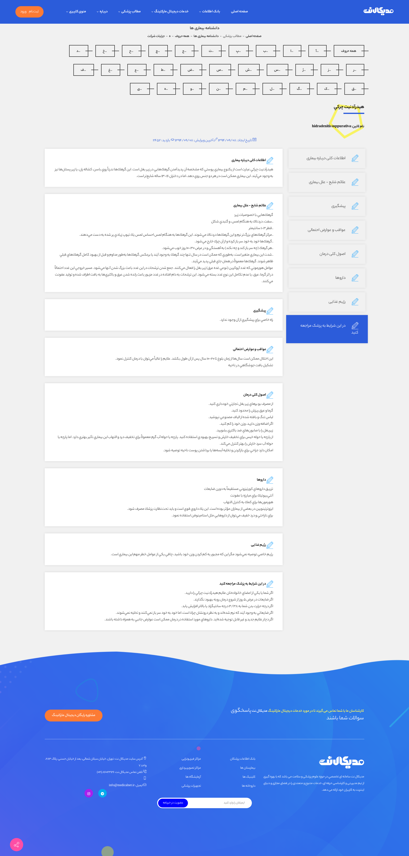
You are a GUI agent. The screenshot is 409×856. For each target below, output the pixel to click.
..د (78, 51)
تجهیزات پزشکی (191, 786)
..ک (326, 89)
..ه (166, 89)
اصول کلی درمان (333, 254)
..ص (220, 70)
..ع (136, 70)
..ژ (304, 70)
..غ (110, 70)
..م (245, 89)
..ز (329, 70)
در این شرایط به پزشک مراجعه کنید (329, 329)
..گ (299, 89)
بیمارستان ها (247, 768)
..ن (218, 89)
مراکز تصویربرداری (190, 768)
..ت (211, 51)
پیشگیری (338, 206)
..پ (238, 51)
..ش (248, 70)
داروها (340, 278)
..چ (158, 51)
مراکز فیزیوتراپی (191, 759)
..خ (105, 51)
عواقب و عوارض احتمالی (327, 230)
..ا (291, 51)
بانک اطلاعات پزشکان (242, 759)
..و (192, 89)
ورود (23, 12)
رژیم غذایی (337, 302)
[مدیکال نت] (378, 12)
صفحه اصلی (254, 36)
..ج (184, 51)
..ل (272, 89)
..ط (163, 70)
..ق (354, 89)
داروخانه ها (248, 786)
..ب (265, 51)
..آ (317, 51)
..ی (139, 89)
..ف (83, 70)
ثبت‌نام (34, 12)
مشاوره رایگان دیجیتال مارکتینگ (73, 715)
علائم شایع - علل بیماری (327, 182)
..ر (354, 70)
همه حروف (348, 51)
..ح (131, 51)
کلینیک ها (249, 777)
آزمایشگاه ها (193, 777)
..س (277, 70)
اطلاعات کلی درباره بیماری (326, 158)
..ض (191, 70)
